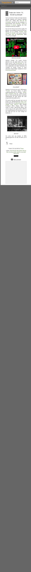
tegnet (18, 152)
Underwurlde (20, 34)
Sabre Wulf (11, 34)
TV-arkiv (8, 91)
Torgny (22, 148)
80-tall (14, 150)
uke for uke (16, 153)
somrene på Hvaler (11, 70)
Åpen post (23, 101)
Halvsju (24, 92)
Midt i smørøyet (9, 93)
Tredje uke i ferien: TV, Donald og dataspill (16, 13)
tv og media (23, 152)
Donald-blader (19, 63)
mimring (11, 152)
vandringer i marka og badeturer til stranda (16, 24)
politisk (14, 152)
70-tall (11, 150)
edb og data (19, 150)
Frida (15, 93)
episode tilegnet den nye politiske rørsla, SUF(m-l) (16, 103)
